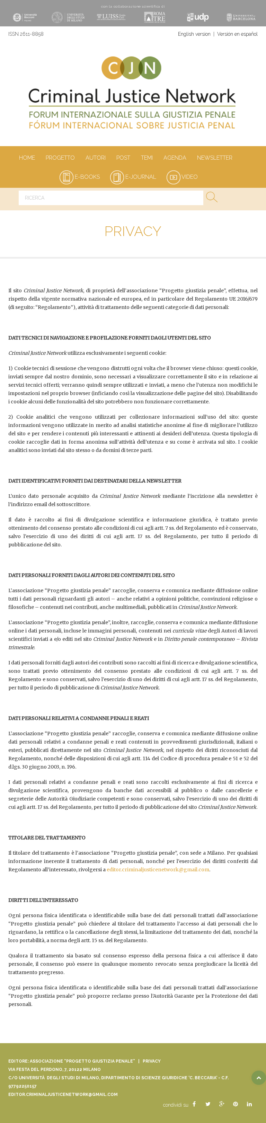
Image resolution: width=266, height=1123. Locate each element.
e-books (86, 177)
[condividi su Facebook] (194, 1104)
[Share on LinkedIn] (249, 1104)
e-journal (140, 177)
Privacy (152, 1061)
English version (194, 34)
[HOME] (133, 95)
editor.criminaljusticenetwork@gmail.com (158, 869)
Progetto (60, 157)
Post (123, 157)
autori (96, 157)
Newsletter (214, 157)
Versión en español (237, 34)
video (189, 177)
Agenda (174, 157)
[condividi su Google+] (221, 1104)
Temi (147, 157)
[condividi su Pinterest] (235, 1104)
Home (27, 157)
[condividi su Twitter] (207, 1104)
